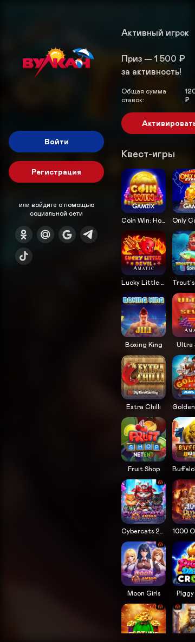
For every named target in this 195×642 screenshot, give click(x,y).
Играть (143, 212)
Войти (56, 141)
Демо (136, 229)
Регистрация (56, 171)
